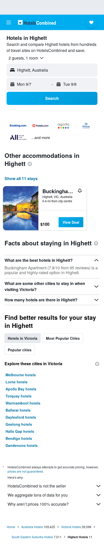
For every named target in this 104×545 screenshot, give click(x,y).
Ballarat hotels (18, 410)
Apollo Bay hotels (21, 388)
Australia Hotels (32, 527)
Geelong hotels (19, 424)
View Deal (71, 222)
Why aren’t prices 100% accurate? (38, 504)
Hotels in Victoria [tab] (22, 338)
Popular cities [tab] (20, 349)
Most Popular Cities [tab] (63, 338)
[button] (8, 22)
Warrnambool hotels (23, 403)
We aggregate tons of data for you (38, 495)
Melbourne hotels (21, 374)
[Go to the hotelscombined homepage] (37, 22)
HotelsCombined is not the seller (37, 486)
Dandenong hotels (22, 445)
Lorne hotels (17, 381)
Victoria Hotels (71, 527)
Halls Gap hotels (20, 431)
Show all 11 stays (21, 178)
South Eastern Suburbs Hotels (32, 537)
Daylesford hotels (21, 417)
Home (11, 527)
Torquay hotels (19, 395)
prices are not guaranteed (25, 471)
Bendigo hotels (19, 438)
